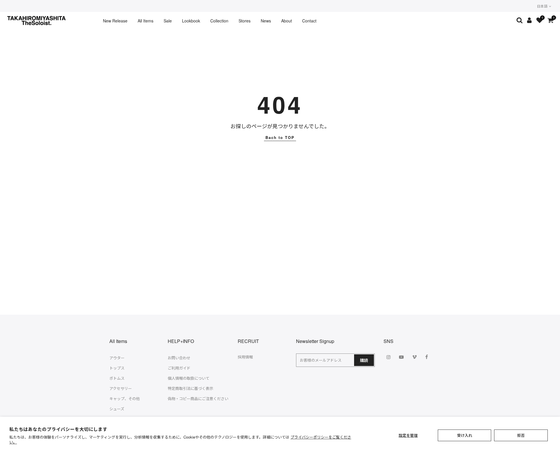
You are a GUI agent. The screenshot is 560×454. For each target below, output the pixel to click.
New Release (115, 21)
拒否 (521, 435)
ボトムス (117, 378)
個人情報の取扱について (188, 378)
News (266, 21)
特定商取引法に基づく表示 (190, 388)
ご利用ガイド (179, 368)
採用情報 (245, 357)
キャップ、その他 (124, 398)
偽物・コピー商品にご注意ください (198, 398)
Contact (309, 21)
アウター (117, 357)
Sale (168, 21)
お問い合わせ (179, 357)
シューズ (116, 408)
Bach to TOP (280, 137)
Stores (245, 21)
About (286, 21)
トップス (117, 368)
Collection (219, 21)
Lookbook (191, 21)
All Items (145, 21)
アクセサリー (120, 388)
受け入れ (464, 435)
